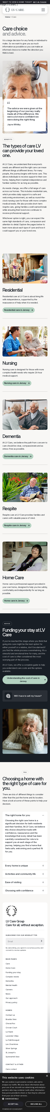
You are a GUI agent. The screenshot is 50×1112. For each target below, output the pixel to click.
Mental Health (11, 985)
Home (7, 17)
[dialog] (25, 1092)
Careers (9, 989)
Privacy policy (11, 1002)
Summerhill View (12, 1057)
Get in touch (39, 2)
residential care (40, 191)
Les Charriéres (12, 1044)
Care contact (11, 1069)
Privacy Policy (33, 1095)
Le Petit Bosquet (12, 1040)
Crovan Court (11, 1027)
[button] (43, 10)
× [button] (47, 1076)
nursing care (13, 200)
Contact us (10, 1015)
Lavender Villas (12, 1036)
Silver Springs (11, 1048)
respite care (8, 207)
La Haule (9, 1032)
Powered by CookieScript (12, 1109)
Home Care (10, 968)
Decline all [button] (36, 1104)
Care (8, 964)
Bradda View (11, 1019)
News (8, 994)
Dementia (10, 981)
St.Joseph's (11, 1052)
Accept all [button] (13, 1104)
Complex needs (12, 977)
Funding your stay (13, 972)
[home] (14, 9)
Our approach (12, 998)
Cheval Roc (10, 1023)
